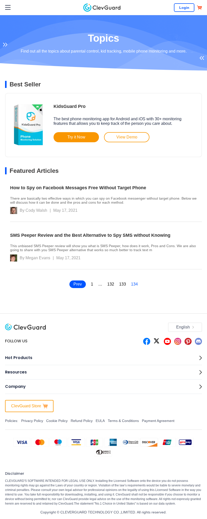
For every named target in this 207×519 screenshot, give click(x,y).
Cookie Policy (57, 421)
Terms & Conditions (123, 421)
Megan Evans (37, 258)
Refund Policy (82, 421)
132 (110, 284)
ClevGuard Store (26, 406)
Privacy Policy (32, 421)
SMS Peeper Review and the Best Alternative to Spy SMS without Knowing (90, 235)
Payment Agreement (158, 421)
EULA (100, 421)
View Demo (126, 137)
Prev (77, 284)
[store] (199, 7)
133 (122, 284)
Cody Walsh (36, 210)
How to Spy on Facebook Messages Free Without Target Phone (78, 187)
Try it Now (76, 137)
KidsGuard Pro (70, 106)
